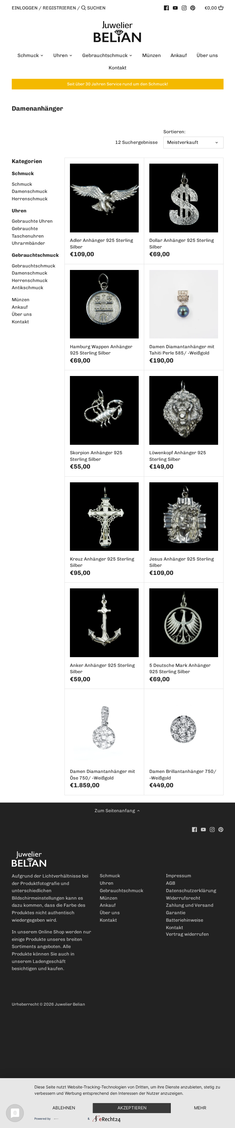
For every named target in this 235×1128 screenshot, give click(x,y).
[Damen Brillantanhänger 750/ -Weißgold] (183, 729)
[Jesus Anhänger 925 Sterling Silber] (183, 516)
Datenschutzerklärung (191, 890)
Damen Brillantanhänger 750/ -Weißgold (182, 774)
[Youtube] (175, 7)
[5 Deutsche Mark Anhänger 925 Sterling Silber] (183, 622)
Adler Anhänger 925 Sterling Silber (101, 243)
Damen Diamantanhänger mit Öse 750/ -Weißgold (102, 774)
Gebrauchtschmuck (35, 255)
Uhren (19, 211)
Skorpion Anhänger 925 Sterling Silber (96, 456)
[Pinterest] (192, 7)
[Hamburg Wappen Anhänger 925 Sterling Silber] (104, 304)
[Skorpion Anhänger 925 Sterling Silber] (104, 410)
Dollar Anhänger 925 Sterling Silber (181, 243)
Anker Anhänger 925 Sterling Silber (102, 668)
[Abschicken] (83, 8)
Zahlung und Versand (189, 905)
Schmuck (23, 173)
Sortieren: (174, 131)
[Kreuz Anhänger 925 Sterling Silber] (104, 516)
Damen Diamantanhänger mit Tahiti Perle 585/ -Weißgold (181, 350)
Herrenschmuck (30, 198)
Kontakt (20, 321)
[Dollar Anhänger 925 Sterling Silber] (183, 198)
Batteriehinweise (184, 920)
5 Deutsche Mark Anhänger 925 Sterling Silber (180, 668)
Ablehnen (63, 1108)
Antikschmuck (27, 287)
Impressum (178, 875)
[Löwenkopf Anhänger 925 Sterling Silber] (183, 410)
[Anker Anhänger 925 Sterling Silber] (104, 622)
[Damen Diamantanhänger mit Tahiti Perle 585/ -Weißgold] (183, 304)
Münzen (21, 299)
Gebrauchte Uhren (32, 221)
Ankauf (20, 307)
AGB (170, 883)
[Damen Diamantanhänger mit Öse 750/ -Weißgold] (104, 729)
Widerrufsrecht (183, 898)
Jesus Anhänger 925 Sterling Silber (181, 562)
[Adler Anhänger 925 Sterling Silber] (104, 198)
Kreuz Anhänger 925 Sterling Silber (102, 562)
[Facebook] (166, 7)
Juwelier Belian (70, 1004)
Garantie (175, 912)
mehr (200, 1108)
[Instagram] (184, 7)
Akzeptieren (131, 1108)
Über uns (22, 314)
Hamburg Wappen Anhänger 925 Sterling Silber (101, 350)
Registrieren (59, 8)
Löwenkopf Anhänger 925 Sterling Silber (177, 456)
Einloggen (25, 8)
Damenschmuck (29, 191)
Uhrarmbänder (28, 243)
